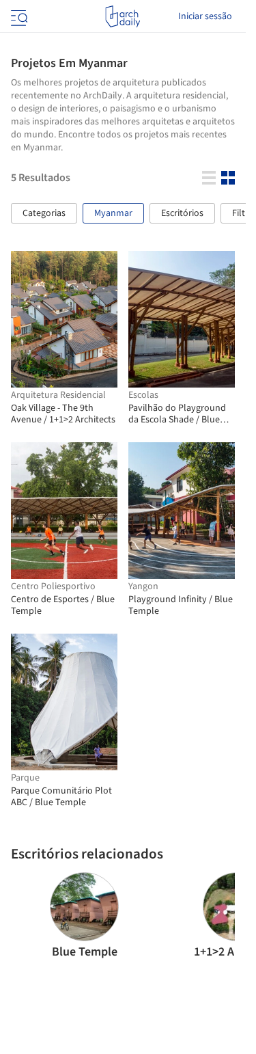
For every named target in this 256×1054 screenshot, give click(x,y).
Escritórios (182, 213)
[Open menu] (17, 16)
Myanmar (113, 213)
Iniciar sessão (205, 16)
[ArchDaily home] (122, 16)
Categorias (44, 213)
